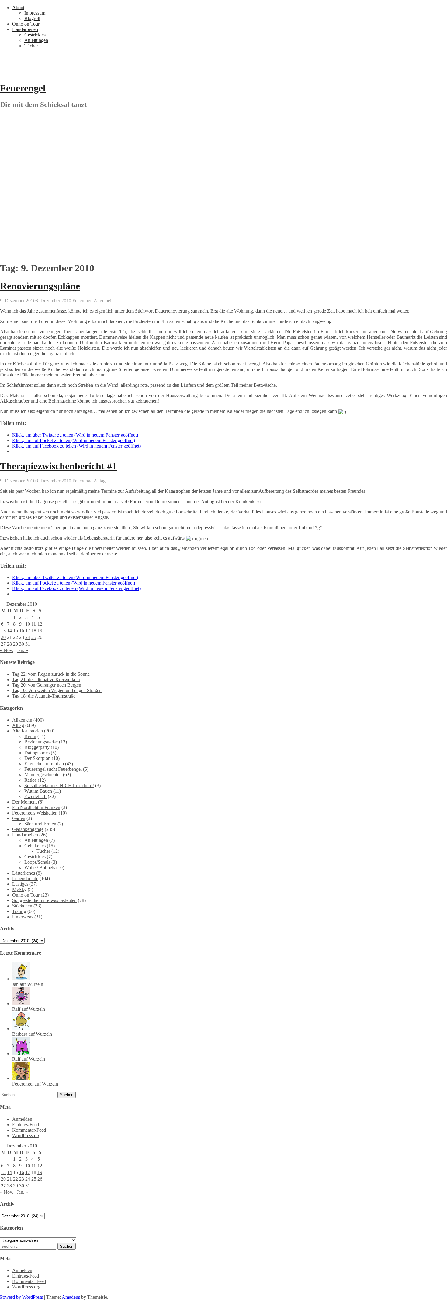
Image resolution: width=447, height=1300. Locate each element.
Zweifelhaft (35, 796)
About (18, 7)
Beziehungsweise (41, 741)
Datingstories (37, 752)
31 (27, 644)
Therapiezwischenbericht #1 (58, 466)
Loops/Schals (37, 862)
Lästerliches (23, 873)
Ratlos (30, 780)
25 (33, 637)
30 (21, 644)
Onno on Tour (26, 23)
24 (27, 637)
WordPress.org (26, 1135)
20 (3, 637)
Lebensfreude (25, 878)
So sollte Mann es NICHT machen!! (59, 785)
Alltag (100, 480)
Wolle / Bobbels (39, 867)
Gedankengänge (27, 829)
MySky (19, 889)
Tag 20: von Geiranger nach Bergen (46, 685)
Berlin (30, 736)
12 (39, 623)
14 (9, 630)
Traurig (19, 911)
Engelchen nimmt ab (44, 763)
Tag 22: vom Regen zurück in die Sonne (51, 674)
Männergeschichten (43, 774)
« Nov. (6, 650)
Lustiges (20, 884)
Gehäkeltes (35, 845)
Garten (18, 818)
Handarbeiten (25, 29)
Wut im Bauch (38, 791)
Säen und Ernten (40, 823)
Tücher (31, 45)
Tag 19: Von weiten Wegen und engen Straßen (57, 690)
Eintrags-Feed (25, 1124)
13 (3, 630)
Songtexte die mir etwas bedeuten (44, 900)
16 (21, 630)
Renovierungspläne (40, 285)
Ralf (16, 1009)
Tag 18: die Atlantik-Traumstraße (43, 695)
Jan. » (22, 650)
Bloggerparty (37, 747)
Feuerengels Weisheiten (34, 812)
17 (27, 630)
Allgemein (104, 300)
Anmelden (22, 1119)
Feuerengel (23, 88)
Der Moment (24, 801)
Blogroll (32, 18)
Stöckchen (22, 905)
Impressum (34, 12)
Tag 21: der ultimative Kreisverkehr (46, 679)
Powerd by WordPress (21, 1297)
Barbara (19, 1034)
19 (39, 630)
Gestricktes (35, 34)
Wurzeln (35, 984)
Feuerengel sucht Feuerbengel (53, 769)
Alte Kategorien (27, 730)
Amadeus (71, 1297)
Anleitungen (36, 40)
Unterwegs (22, 916)
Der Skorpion (37, 758)
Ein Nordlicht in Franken (36, 807)
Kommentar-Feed (29, 1130)
